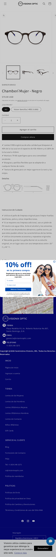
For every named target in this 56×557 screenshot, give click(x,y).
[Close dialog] (54, 261)
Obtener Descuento (18, 289)
